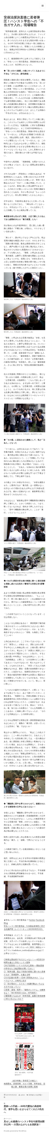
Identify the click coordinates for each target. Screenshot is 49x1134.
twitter (32, 920)
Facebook (40, 920)
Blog (6, 923)
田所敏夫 (32, 1095)
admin (22, 1095)
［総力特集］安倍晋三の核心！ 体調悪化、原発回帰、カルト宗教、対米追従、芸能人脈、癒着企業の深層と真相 (24, 1083)
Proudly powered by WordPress (15, 1131)
